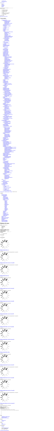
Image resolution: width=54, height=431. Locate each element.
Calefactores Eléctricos (6, 167)
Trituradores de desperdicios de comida (7, 118)
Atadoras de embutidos (7, 64)
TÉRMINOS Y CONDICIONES (6, 416)
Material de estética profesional (5, 181)
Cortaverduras (6, 117)
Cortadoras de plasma (7, 176)
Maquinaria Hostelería (4, 194)
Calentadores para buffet (7, 33)
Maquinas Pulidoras (7, 171)
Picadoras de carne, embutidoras (7, 104)
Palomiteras (4, 103)
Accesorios (4, 73)
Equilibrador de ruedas (5, 145)
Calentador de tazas (5, 81)
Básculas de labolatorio (7, 135)
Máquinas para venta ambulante (7, 20)
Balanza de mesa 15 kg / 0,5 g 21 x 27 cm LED (7, 262)
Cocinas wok (4, 43)
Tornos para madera (5, 162)
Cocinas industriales (5, 42)
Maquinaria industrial (4, 10)
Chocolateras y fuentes (5, 82)
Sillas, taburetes (5, 182)
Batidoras (4, 79)
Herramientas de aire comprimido (7, 146)
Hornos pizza (6, 50)
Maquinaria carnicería (5, 63)
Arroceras (4, 30)
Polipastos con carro (7, 165)
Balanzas (4, 199)
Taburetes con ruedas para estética (7, 190)
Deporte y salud (4, 14)
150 (8, 229)
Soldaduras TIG (6, 178)
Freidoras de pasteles (5, 46)
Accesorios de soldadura (7, 174)
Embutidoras (6, 105)
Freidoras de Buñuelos (7, 90)
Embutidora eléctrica (7, 65)
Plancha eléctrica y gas (5, 106)
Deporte (4, 185)
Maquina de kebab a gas (7, 99)
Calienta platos (6, 34)
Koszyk (3, 6)
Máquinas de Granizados (7, 112)
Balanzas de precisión (6, 205)
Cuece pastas (4, 44)
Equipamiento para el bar (6, 89)
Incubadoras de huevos (6, 138)
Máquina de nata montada (6, 54)
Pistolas (4, 158)
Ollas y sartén (6, 74)
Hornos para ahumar (5, 49)
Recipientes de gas (7, 115)
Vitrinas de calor (6, 119)
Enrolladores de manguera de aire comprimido (10, 150)
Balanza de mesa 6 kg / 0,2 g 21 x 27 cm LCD (7, 364)
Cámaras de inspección (7, 123)
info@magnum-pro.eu (4, 1)
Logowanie (3, 5)
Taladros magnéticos (5, 161)
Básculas (4, 133)
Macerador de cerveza (5, 52)
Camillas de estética (7, 188)
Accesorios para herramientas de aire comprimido (10, 147)
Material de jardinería (5, 155)
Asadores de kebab (7, 58)
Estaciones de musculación (8, 187)
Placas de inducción (7, 108)
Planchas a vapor (5, 215)
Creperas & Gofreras (5, 85)
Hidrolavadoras (5, 173)
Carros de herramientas (6, 141)
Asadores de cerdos (7, 107)
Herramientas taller (4, 11)
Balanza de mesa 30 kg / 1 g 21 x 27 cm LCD (7, 313)
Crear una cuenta (5, 16)
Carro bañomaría (7, 39)
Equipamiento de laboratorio (5, 196)
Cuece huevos (5, 87)
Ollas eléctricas (5, 25)
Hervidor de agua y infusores (8, 93)
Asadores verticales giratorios (8, 57)
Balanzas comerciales (6, 202)
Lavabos (4, 97)
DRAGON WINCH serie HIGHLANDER (10, 163)
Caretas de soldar (7, 175)
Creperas (6, 86)
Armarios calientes (7, 32)
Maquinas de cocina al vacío (8, 83)
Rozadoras (4, 159)
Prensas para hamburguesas (8, 61)
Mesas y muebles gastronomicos (7, 100)
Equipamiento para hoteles (5, 13)
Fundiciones (4, 213)
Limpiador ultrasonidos (6, 139)
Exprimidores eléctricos (7, 21)
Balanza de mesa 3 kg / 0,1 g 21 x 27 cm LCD (7, 288)
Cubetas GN (6, 78)
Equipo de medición (5, 122)
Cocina (4, 41)
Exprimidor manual (7, 22)
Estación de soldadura (7, 169)
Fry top (5, 26)
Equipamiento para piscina (8, 156)
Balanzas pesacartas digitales (8, 130)
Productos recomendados (5, 220)
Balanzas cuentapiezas (6, 203)
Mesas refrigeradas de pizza (8, 110)
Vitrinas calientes (7, 37)
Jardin (2, 179)
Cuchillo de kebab (7, 98)
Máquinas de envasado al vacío (8, 84)
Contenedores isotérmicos (8, 35)
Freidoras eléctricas (7, 91)
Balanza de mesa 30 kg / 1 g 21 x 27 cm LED (7, 326)
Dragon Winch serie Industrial (8, 164)
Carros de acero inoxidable (6, 38)
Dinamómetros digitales (7, 136)
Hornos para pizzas (7, 95)
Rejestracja (3, 4)
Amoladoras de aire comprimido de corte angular (10, 148)
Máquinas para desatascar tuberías (7, 154)
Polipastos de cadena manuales (8, 166)
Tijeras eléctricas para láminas (8, 172)
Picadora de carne (7, 66)
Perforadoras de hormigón (6, 157)
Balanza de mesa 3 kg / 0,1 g (4, 275)
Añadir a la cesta (5, 392)
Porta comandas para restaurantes (8, 60)
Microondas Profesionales (6, 70)
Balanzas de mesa (7, 129)
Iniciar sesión (1, 16)
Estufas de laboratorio (5, 198)
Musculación (4, 186)
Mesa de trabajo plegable (7, 101)
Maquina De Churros (5, 53)
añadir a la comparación (8, 277)
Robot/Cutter (4, 28)
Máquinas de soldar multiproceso (8, 177)
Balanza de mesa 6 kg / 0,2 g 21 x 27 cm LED (7, 377)
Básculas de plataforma (7, 127)
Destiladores (6, 68)
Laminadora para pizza (6, 51)
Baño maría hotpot (7, 76)
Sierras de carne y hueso (6, 72)
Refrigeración (4, 27)
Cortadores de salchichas (7, 59)
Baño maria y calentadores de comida (7, 75)
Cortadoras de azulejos (5, 144)
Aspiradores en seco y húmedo (8, 126)
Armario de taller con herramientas (7, 143)
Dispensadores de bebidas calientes (9, 31)
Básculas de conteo (7, 134)
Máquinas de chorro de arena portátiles (9, 151)
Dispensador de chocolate (6, 45)
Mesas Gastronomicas (7, 102)
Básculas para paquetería (7, 131)
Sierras (4, 160)
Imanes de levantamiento (6, 142)
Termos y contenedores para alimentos (7, 116)
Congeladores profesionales (8, 111)
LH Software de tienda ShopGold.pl (4, 430)
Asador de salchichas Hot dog (8, 56)
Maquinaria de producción (6, 132)
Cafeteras (4, 80)
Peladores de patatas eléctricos (6, 71)
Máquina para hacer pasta (6, 55)
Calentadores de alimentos (8, 77)
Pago (2, 423)
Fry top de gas (6, 47)
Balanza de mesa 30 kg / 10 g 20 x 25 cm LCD (7, 339)
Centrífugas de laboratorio (8, 121)
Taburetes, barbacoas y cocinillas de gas (7, 114)
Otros (4, 180)
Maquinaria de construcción (6, 153)
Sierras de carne (6, 67)
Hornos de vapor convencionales (8, 94)
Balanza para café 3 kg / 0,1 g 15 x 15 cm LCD (7, 403)
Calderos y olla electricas (7, 92)
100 (7, 229)
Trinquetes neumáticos (7, 152)
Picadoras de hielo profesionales (8, 23)
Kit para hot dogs (5, 96)
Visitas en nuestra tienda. (4, 221)
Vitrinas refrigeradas (7, 113)
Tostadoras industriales (7, 62)
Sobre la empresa (4, 420)
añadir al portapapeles (2, 277)
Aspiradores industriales (6, 125)
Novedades (3, 219)
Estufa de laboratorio (5, 137)
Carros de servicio (7, 40)
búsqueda (3, 426)
